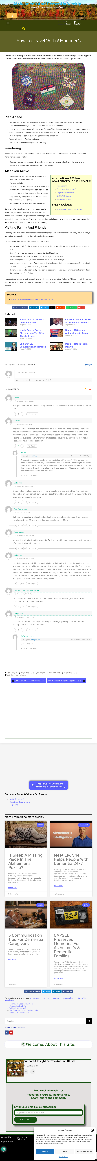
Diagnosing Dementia (65, 193)
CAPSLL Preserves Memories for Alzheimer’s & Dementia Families (67, 945)
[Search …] (23, 28)
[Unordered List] (33, 380)
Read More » (12, 888)
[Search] (89, 1021)
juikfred (34, 456)
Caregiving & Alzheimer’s (66, 189)
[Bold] (17, 380)
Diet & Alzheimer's (16, 799)
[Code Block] (40, 380)
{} (46, 380)
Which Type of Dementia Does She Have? (65, 681)
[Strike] (27, 380)
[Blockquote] (36, 380)
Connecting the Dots (17, 1006)
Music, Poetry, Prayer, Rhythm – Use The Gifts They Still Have (32, 333)
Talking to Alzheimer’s (17, 1008)
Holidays (22, 675)
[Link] (43, 380)
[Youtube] (11, 1032)
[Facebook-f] (7, 1032)
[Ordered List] (30, 380)
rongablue (35, 640)
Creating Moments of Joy (19, 1012)
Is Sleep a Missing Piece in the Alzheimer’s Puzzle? (25, 861)
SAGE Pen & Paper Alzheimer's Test (29, 681)
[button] (92, 1130)
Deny (64, 1151)
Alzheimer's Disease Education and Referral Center (32, 299)
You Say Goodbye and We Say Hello (23, 1010)
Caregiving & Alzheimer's (19, 802)
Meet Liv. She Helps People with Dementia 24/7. (71, 859)
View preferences (84, 1151)
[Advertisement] (48, 712)
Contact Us (7, 1141)
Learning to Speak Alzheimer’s (21, 1004)
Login (89, 365)
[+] (49, 380)
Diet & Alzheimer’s (64, 196)
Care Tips (14, 675)
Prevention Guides (64, 199)
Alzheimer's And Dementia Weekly (47, 3)
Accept (45, 1151)
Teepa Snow (14, 805)
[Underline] (23, 380)
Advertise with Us (22, 1138)
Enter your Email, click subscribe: (35, 1106)
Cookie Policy (63, 1157)
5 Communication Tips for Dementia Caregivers (25, 939)
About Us (6, 1137)
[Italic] (20, 380)
